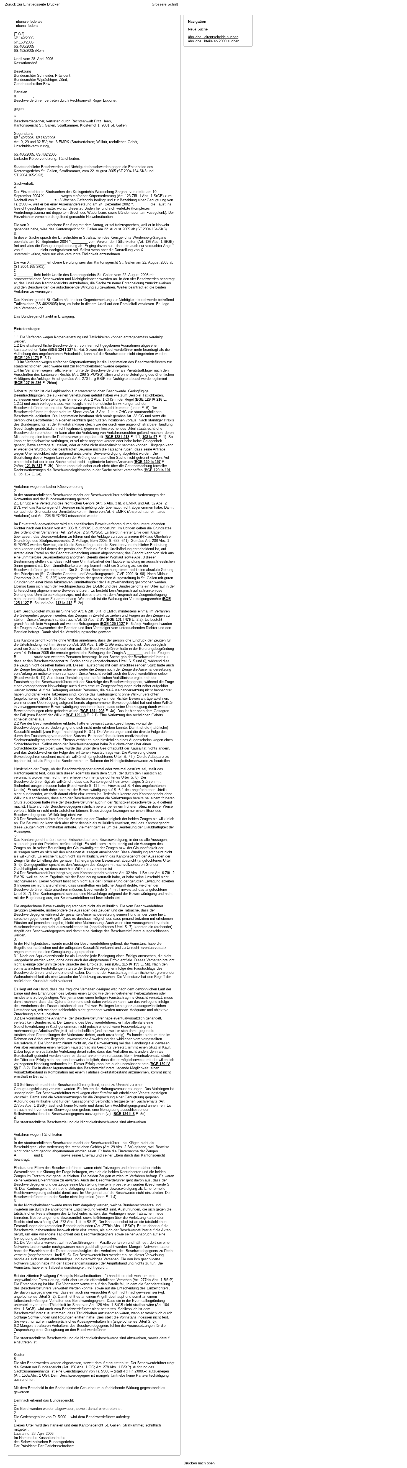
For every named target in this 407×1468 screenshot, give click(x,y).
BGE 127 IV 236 (28, 383)
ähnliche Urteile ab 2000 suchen (213, 41)
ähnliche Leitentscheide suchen (213, 37)
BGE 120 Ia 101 (158, 470)
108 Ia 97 (149, 437)
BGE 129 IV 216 (149, 399)
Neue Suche (198, 29)
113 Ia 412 (64, 603)
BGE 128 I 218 (117, 437)
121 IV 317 (33, 466)
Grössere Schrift (165, 4)
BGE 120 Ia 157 (148, 462)
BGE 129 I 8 (76, 715)
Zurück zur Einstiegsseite (25, 4)
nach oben (206, 1463)
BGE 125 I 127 (113, 624)
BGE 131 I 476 (119, 619)
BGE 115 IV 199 (126, 964)
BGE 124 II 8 (124, 1114)
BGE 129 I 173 (27, 358)
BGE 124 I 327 (61, 349)
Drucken (53, 4)
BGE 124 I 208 (92, 711)
